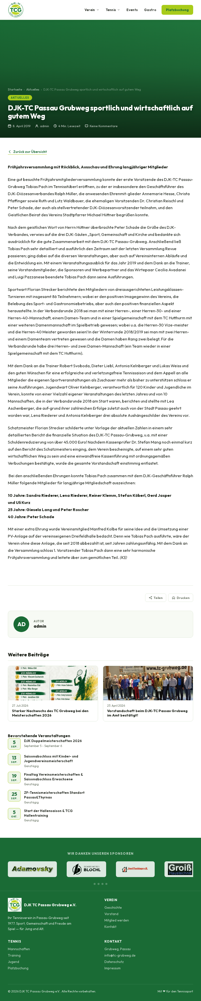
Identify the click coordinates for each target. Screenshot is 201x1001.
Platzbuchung (177, 10)
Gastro (150, 10)
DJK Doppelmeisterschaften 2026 (53, 741)
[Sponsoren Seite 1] (95, 884)
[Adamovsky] (32, 869)
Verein (90, 10)
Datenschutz (114, 962)
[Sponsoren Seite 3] (102, 884)
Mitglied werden (116, 920)
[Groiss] (180, 869)
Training (14, 955)
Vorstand (111, 914)
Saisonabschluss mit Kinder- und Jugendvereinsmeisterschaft (51, 758)
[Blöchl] (86, 869)
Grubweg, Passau (117, 949)
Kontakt (110, 926)
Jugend (13, 962)
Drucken (183, 598)
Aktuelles (32, 89)
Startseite (15, 89)
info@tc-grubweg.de (120, 955)
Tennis (111, 10)
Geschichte (113, 907)
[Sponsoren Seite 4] (106, 884)
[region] (100, 869)
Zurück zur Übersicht (30, 151)
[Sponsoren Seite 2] (99, 884)
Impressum (112, 968)
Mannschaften (19, 949)
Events (132, 10)
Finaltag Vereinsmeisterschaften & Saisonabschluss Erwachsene (53, 776)
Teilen (158, 598)
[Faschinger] (135, 869)
